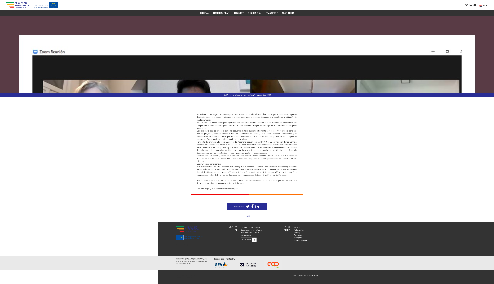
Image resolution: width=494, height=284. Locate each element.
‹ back (247, 215)
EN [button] (484, 5)
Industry (297, 232)
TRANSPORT (272, 13)
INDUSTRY (239, 13)
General (297, 227)
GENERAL (204, 13)
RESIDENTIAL (254, 13)
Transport (298, 237)
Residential (298, 235)
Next (487, 89)
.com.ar (312, 275)
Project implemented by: (224, 259)
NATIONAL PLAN (221, 13)
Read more (248, 239)
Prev (6, 89)
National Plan (299, 230)
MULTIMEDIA (288, 13)
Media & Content (300, 240)
